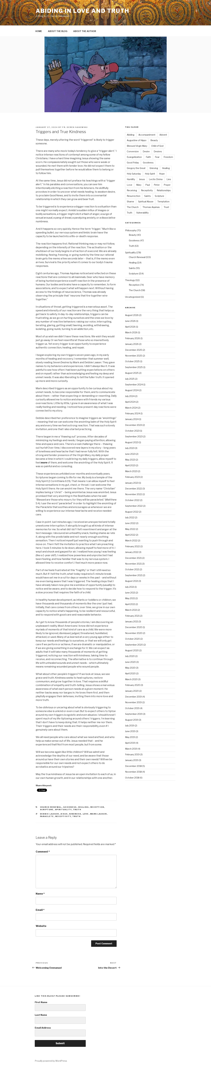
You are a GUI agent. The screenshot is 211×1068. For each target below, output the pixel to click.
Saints (147, 196)
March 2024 (131, 407)
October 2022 (132, 500)
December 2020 (133, 627)
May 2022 (130, 529)
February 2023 (132, 477)
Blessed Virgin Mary (137, 146)
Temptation (163, 201)
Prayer (167, 184)
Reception (97, 807)
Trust (166, 207)
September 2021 (133, 575)
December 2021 (133, 558)
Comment (43, 851)
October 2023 (132, 430)
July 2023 (129, 448)
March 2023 (131, 471)
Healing (83, 807)
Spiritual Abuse (145, 201)
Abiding (130, 134)
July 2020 (130, 656)
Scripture (47, 809)
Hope (162, 173)
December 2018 (133, 766)
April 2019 (130, 743)
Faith (148, 157)
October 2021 (132, 569)
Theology (130, 280)
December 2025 (133, 350)
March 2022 (131, 540)
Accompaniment (146, 134)
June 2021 (130, 592)
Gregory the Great (136, 168)
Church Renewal (51, 807)
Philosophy (130, 230)
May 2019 (130, 737)
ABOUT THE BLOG (57, 31)
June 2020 (130, 662)
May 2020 (130, 667)
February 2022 (132, 546)
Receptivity (63, 816)
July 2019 (129, 725)
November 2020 (133, 633)
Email (40, 909)
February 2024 (132, 413)
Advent (163, 134)
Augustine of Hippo (136, 140)
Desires (158, 151)
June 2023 (130, 454)
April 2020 (130, 673)
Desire (146, 151)
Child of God (157, 146)
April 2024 (130, 402)
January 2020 (132, 691)
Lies (169, 179)
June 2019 (130, 731)
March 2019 (131, 748)
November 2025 (133, 355)
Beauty (154, 140)
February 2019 (132, 754)
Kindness (75, 814)
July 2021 (129, 587)
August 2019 (131, 719)
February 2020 (132, 685)
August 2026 (132, 315)
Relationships (164, 190)
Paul (147, 184)
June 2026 (130, 321)
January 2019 (131, 760)
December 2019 (133, 696)
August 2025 (132, 373)
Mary (138, 184)
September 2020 (134, 644)
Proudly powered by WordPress (51, 1060)
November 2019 (133, 702)
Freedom (168, 157)
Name (40, 893)
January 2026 (132, 344)
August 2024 (132, 390)
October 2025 (132, 361)
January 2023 (131, 483)
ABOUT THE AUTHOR (84, 31)
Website (41, 926)
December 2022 (133, 488)
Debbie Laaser (49, 814)
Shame (130, 201)
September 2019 (133, 714)
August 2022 (131, 511)
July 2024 (130, 396)
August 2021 (131, 581)
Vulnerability (142, 212)
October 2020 (132, 638)
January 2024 (132, 419)
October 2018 (132, 777)
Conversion (133, 151)
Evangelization (134, 157)
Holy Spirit (150, 173)
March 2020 (131, 679)
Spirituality (63, 809)
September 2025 (134, 367)
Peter (157, 184)
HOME (38, 31)
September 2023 (134, 436)
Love (86, 814)
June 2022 (130, 523)
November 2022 (133, 494)
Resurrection (133, 196)
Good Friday (133, 162)
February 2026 (132, 338)
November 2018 (133, 771)
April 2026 (130, 326)
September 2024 (134, 384)
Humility (131, 179)
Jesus (64, 814)
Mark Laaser (98, 814)
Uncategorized (132, 297)
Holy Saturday (134, 173)
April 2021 (130, 604)
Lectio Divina (155, 179)
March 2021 (131, 610)
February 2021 (132, 615)
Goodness (70, 807)
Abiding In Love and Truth (82, 10)
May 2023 (130, 459)
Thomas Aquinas (151, 207)
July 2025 (130, 378)
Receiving (132, 190)
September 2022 (134, 506)
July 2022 (129, 517)
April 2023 (130, 465)
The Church (133, 207)
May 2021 (130, 598)
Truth (77, 809)
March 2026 (131, 332)
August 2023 (131, 442)
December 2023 (133, 425)
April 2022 (130, 534)
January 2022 (131, 552)
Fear (157, 157)
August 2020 (132, 650)
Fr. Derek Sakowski (75, 127)
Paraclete (47, 816)
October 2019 (132, 708)
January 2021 (131, 621)
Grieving (154, 168)
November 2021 (133, 563)
